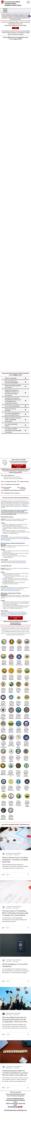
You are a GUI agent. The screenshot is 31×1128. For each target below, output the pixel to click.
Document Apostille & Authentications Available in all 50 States (12, 3)
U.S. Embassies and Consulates (12, 484)
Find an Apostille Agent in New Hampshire (3, 744)
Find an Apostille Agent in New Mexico (18, 744)
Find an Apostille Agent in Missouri (3, 730)
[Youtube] (19, 1107)
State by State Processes (7, 488)
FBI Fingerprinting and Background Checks (14, 490)
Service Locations (15, 1092)
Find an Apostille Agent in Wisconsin (3, 817)
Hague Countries (24, 481)
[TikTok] (21, 1107)
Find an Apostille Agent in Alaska (3, 648)
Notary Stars (22, 562)
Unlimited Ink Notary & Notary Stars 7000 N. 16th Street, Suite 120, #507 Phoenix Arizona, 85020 (15, 1103)
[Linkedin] (16, 1107)
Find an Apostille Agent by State (15, 1094)
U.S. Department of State (10, 481)
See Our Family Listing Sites (15, 1095)
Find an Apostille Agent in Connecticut (19, 662)
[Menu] (28, 2)
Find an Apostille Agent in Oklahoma (3, 772)
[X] (14, 1107)
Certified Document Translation (12, 493)
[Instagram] (9, 1107)
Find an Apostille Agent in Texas (18, 788)
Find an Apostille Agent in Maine (18, 703)
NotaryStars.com (22, 1110)
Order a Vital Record (9, 475)
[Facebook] (11, 1107)
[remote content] (15, 203)
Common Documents (23, 488)
